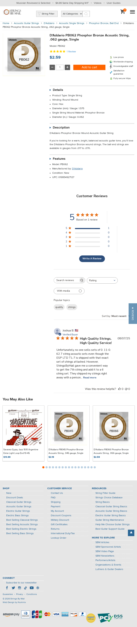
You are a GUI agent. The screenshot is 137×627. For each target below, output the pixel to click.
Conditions (31, 594)
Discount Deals (14, 497)
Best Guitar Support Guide (110, 529)
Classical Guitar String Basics (111, 506)
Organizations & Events (108, 565)
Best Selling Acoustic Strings (22, 524)
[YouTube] (31, 588)
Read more (89, 377)
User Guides (114, 3)
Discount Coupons (61, 515)
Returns (55, 529)
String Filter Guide (105, 493)
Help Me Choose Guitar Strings (112, 524)
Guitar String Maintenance (109, 520)
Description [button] (61, 127)
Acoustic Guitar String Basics (111, 511)
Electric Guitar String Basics (110, 515)
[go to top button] (131, 533)
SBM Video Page (104, 551)
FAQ (53, 497)
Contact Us (57, 493)
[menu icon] (132, 12)
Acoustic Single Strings (71, 23)
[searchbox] (66, 280)
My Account (57, 511)
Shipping (55, 502)
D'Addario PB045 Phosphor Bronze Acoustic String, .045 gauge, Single (66, 451)
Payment (55, 506)
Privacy (19, 594)
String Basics (102, 502)
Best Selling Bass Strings (20, 533)
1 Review (71, 51)
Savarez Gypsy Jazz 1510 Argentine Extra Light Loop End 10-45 (20, 451)
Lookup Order (58, 538)
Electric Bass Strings (17, 515)
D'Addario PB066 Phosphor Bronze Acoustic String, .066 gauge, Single (111, 451)
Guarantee (8, 594)
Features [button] (59, 158)
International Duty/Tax (63, 533)
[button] (133, 313)
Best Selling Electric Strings (21, 529)
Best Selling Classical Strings (22, 520)
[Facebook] (7, 588)
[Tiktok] (25, 588)
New (8, 493)
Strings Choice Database (109, 497)
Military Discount (60, 520)
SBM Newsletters (104, 556)
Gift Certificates (59, 524)
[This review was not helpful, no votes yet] (126, 389)
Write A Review (92, 258)
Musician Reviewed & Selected (33, 3)
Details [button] (58, 90)
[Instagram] (19, 588)
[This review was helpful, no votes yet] (119, 389)
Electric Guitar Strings (18, 511)
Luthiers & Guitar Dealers (109, 569)
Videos (98, 3)
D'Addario (49, 23)
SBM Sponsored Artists (108, 547)
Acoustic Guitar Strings (26, 23)
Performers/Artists (105, 560)
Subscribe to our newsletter (21, 582)
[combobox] (102, 280)
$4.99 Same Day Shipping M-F (72, 3)
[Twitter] (13, 588)
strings (72, 307)
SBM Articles (102, 542)
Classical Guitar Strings (18, 502)
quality (59, 307)
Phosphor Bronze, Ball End (104, 23)
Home (6, 23)
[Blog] (37, 588)
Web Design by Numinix (14, 602)
